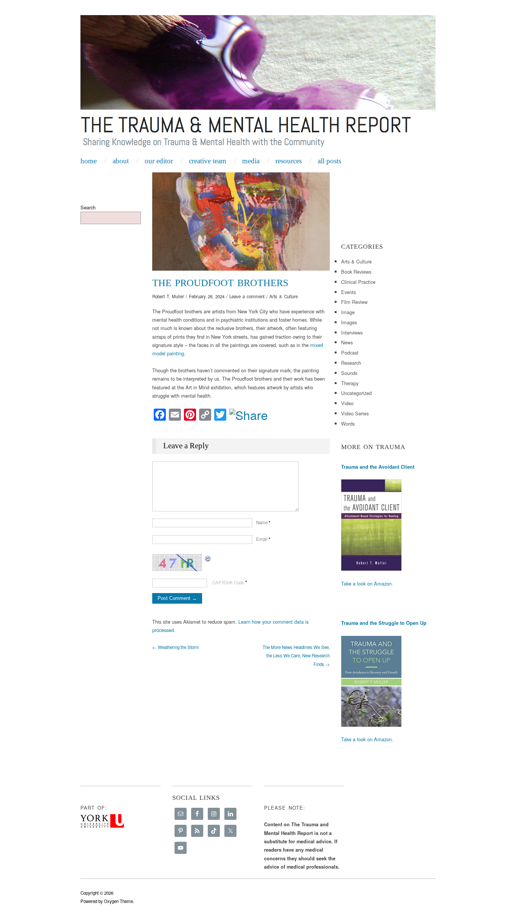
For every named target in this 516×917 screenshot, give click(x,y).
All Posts (329, 160)
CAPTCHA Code (228, 582)
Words (348, 423)
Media (251, 160)
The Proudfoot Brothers (220, 282)
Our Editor (159, 160)
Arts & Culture (283, 296)
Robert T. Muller (168, 296)
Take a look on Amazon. (367, 583)
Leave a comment (246, 296)
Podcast (349, 352)
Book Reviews (356, 271)
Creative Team (207, 160)
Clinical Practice (358, 281)
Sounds (349, 372)
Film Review (354, 301)
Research (351, 362)
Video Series (355, 413)
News (347, 342)
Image (348, 312)
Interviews (352, 332)
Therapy (349, 383)
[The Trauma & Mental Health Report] (258, 84)
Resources (288, 160)
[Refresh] (208, 558)
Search (88, 207)
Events (348, 292)
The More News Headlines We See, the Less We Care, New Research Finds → (296, 655)
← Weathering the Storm (175, 647)
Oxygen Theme (118, 901)
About (121, 160)
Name (263, 522)
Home (88, 160)
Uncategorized (356, 393)
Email (263, 539)
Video (347, 403)
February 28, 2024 (206, 296)
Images (349, 322)
